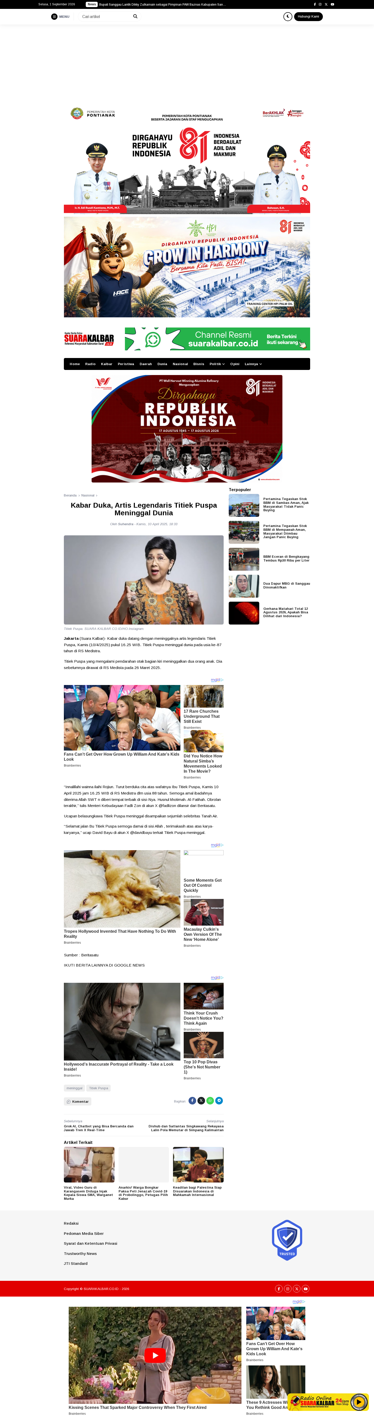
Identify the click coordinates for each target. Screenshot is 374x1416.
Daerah (146, 364)
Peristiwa (126, 364)
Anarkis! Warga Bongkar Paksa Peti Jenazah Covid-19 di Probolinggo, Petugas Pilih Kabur (143, 1193)
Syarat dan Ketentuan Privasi (90, 1243)
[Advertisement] (187, 62)
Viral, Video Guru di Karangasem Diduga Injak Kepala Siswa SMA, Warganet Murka (88, 1193)
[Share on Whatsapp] (210, 1100)
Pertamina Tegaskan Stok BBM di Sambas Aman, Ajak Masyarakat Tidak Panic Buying (286, 504)
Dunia (162, 364)
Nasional (180, 364)
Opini (234, 364)
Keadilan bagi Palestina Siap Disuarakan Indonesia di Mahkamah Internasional (197, 1191)
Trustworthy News (80, 1253)
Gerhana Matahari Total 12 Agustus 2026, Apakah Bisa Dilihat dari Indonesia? (285, 612)
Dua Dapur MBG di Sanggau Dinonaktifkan (286, 585)
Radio (90, 364)
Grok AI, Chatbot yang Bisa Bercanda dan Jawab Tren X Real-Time (99, 1128)
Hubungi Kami (308, 16)
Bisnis (198, 364)
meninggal (74, 1088)
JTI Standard (76, 1263)
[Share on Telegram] (219, 1100)
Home (75, 364)
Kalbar (106, 364)
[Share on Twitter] (201, 1100)
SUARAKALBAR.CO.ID (101, 1289)
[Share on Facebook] (192, 1100)
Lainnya (251, 364)
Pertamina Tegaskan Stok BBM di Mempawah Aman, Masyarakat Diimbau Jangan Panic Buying (285, 531)
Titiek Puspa (98, 1088)
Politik (215, 364)
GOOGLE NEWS (129, 965)
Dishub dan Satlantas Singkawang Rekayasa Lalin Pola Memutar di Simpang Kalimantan (186, 1128)
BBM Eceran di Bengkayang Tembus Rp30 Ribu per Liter (286, 558)
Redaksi (71, 1223)
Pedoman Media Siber (84, 1233)
